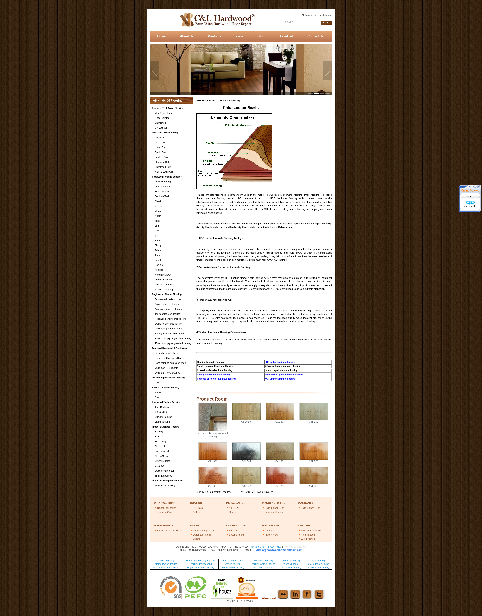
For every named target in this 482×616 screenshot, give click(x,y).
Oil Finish (197, 512)
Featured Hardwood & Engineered (170, 348)
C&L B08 (246, 486)
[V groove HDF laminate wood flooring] (212, 430)
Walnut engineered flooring (169, 324)
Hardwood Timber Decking (166, 402)
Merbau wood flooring (166, 564)
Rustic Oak (160, 152)
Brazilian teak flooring (200, 564)
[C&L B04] (246, 459)
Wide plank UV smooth (166, 368)
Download (286, 36)
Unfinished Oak (163, 167)
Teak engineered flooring (167, 314)
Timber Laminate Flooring (165, 426)
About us (233, 530)
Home (161, 36)
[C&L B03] (212, 459)
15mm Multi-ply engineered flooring (173, 343)
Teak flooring (318, 560)
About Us (187, 36)
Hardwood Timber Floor (169, 530)
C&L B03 (212, 461)
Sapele (158, 260)
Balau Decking (162, 422)
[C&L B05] (280, 459)
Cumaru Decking (163, 417)
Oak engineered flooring (167, 304)
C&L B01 (280, 422)
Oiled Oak (160, 142)
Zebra (158, 250)
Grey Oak (159, 137)
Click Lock (160, 446)
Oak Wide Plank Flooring (165, 132)
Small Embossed (163, 475)
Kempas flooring (291, 560)
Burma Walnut (162, 191)
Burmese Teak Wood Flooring (167, 108)
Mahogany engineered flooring (170, 333)
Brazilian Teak (162, 196)
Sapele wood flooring (318, 567)
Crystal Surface (162, 461)
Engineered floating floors (168, 299)
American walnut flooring (166, 567)
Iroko (157, 221)
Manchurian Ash (163, 275)
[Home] (216, 20)
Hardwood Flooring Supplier (167, 176)
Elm (157, 225)
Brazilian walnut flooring (262, 564)
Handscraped (162, 451)
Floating (159, 431)
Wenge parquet (291, 564)
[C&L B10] (313, 483)
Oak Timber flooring (263, 560)
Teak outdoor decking (318, 564)
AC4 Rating (161, 441)
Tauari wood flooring (291, 567)
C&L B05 (280, 461)
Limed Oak (160, 147)
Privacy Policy (274, 547)
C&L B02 (313, 422)
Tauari (158, 255)
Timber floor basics (166, 508)
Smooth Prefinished (311, 530)
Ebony (158, 245)
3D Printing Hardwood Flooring (168, 377)
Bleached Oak (162, 162)
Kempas (159, 270)
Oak (157, 230)
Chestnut (159, 201)
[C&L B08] (246, 483)
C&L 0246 (246, 422)
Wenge (158, 211)
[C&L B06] (313, 459)
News (239, 36)
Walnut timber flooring (233, 560)
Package (269, 530)
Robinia (159, 265)
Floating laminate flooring (210, 362)
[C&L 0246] (246, 419)
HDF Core (160, 436)
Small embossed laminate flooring (215, 366)
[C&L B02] (313, 419)
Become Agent (236, 534)
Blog (261, 36)
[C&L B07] (212, 483)
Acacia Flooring (163, 181)
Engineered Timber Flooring (167, 294)
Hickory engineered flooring (169, 328)
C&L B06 (313, 461)
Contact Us (310, 15)
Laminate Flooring (274, 512)
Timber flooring (166, 560)
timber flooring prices (203, 530)
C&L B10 (313, 486)
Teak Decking (162, 407)
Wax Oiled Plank (163, 113)
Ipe (156, 235)
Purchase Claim (165, 512)
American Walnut (163, 279)
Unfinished (160, 123)
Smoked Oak (161, 157)
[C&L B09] (280, 483)
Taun (157, 240)
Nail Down (234, 508)
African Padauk (162, 186)
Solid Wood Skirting (165, 485)
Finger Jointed (162, 118)
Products (214, 36)
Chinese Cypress (163, 284)
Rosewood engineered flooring (171, 319)
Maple (158, 216)
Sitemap (326, 15)
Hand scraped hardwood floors (170, 363)
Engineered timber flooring (200, 567)
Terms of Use (257, 547)
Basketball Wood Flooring (165, 387)
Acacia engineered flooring (168, 309)
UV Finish (198, 508)
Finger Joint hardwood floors (169, 358)
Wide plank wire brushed (167, 373)
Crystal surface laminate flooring (214, 370)
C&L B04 (246, 461)
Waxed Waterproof (164, 471)
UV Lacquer (161, 127)
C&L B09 (280, 486)
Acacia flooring (233, 564)
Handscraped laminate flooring (281, 370)
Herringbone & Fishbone (167, 353)
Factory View (271, 534)
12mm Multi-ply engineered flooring (173, 338)
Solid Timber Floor (274, 508)
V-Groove (159, 466)
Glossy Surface (162, 456)
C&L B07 (212, 486)
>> (272, 491)
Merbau (159, 206)
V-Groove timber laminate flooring (282, 366)
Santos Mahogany (164, 289)
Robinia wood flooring (233, 567)
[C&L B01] (280, 419)
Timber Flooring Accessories (167, 480)
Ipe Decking (161, 412)
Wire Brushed (308, 539)
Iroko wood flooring (263, 567)
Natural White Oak (164, 172)
